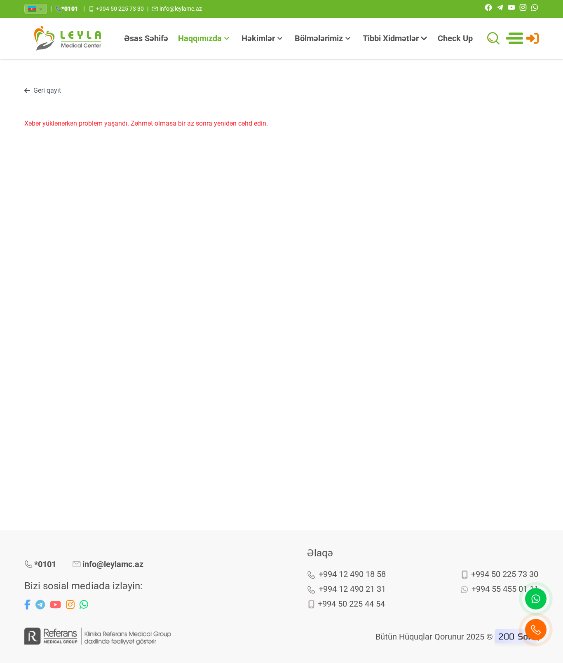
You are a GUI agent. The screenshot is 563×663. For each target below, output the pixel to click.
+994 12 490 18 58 (352, 574)
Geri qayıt (47, 90)
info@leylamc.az (112, 564)
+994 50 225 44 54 (351, 604)
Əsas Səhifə (146, 38)
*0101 (45, 564)
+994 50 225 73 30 (504, 574)
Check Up (455, 38)
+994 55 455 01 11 (505, 589)
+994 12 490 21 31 (352, 589)
